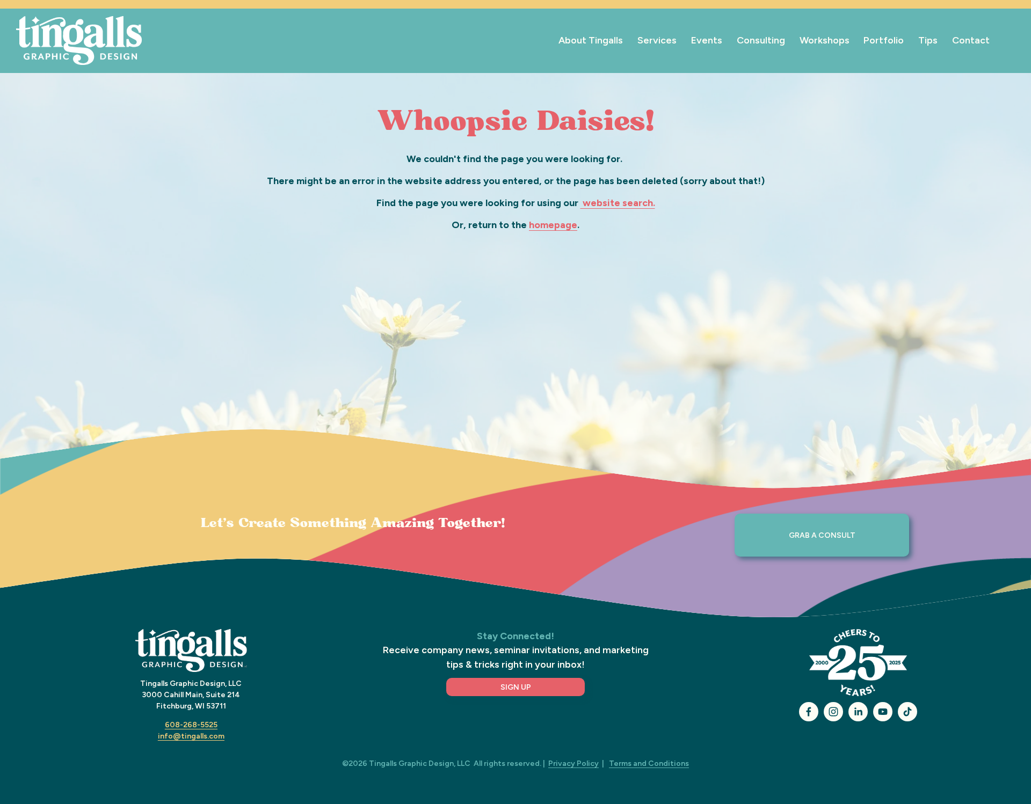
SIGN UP (515, 687)
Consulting (761, 40)
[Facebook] (808, 711)
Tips (928, 40)
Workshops (825, 40)
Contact (971, 40)
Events (706, 40)
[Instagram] (833, 711)
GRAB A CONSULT (822, 535)
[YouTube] (882, 711)
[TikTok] (907, 711)
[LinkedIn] (858, 711)
